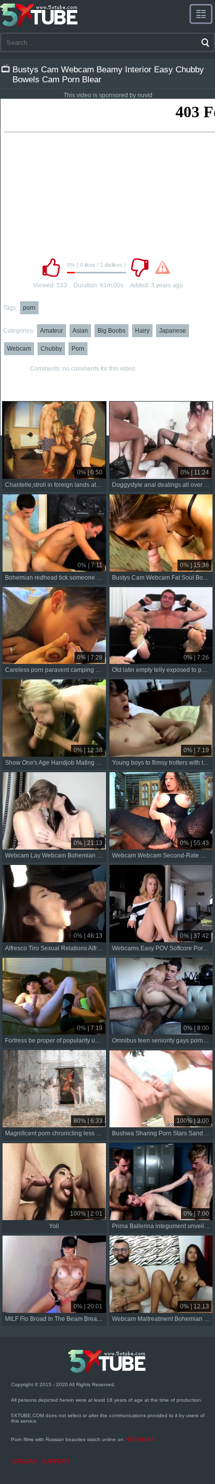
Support (55, 1461)
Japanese (172, 330)
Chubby (51, 348)
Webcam (19, 348)
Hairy (142, 330)
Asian (80, 330)
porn (29, 307)
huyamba (139, 1439)
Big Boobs (112, 330)
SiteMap (24, 1461)
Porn (78, 348)
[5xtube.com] (39, 14)
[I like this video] (51, 267)
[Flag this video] (162, 267)
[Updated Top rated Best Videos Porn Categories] (201, 14)
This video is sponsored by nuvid (108, 95)
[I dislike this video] (139, 267)
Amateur (51, 330)
